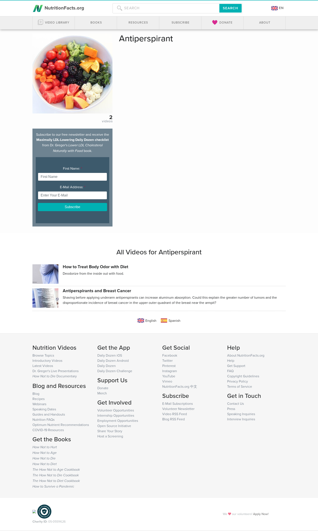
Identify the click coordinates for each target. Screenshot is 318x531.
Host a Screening (110, 436)
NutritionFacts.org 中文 (179, 386)
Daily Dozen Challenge (114, 370)
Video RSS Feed (174, 413)
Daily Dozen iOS (109, 355)
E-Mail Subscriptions (177, 403)
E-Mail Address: (72, 187)
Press (231, 408)
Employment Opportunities (117, 420)
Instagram (169, 370)
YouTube (168, 376)
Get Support (236, 365)
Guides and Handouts (48, 414)
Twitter (167, 360)
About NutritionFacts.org (245, 355)
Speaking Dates (44, 409)
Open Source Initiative (114, 425)
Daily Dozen (106, 365)
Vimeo (167, 381)
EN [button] (281, 7)
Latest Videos (42, 365)
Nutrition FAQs (43, 419)
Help (230, 360)
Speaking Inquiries (241, 413)
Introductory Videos (47, 360)
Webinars (39, 404)
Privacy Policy (237, 381)
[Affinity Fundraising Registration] (44, 511)
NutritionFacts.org (63, 7)
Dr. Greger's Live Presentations (55, 370)
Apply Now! (260, 514)
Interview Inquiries (241, 419)
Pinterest (169, 365)
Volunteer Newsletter (178, 408)
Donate (102, 388)
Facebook (169, 355)
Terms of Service (239, 386)
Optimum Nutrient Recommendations (60, 424)
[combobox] (166, 8)
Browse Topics (43, 355)
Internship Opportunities (115, 415)
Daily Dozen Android (113, 360)
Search (230, 8)
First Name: (72, 168)
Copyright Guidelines (243, 376)
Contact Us (235, 403)
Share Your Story (109, 431)
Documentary (54, 376)
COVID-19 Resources (48, 429)
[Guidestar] (34, 511)
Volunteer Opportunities (115, 410)
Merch (102, 393)
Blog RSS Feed (173, 419)
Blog (35, 393)
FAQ (230, 370)
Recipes (38, 398)
